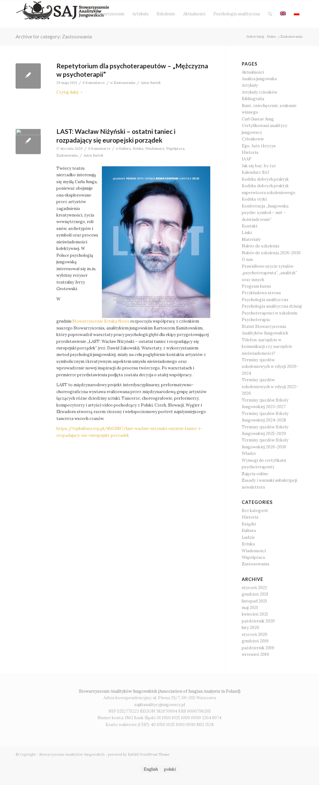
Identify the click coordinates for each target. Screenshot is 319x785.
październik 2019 (258, 648)
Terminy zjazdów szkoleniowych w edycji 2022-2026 (270, 386)
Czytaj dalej (67, 92)
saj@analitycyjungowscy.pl (159, 704)
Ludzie (248, 537)
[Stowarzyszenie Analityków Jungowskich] (62, 14)
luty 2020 (250, 627)
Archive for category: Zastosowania (54, 36)
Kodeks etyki (254, 199)
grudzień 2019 (255, 641)
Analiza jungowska (259, 78)
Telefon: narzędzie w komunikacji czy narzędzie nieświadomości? (267, 346)
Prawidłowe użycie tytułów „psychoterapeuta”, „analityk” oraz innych (269, 273)
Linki (247, 232)
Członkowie (253, 139)
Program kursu (256, 286)
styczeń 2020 (254, 634)
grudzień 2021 (255, 594)
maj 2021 (250, 607)
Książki (249, 524)
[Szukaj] (270, 14)
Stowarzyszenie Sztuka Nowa (100, 321)
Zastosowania (124, 82)
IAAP (246, 159)
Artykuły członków (259, 92)
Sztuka (138, 148)
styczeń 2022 (254, 587)
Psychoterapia (256, 319)
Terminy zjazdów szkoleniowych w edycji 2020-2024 (270, 366)
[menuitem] (106, 14)
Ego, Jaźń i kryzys (259, 146)
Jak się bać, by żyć (259, 165)
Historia (250, 152)
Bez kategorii (255, 510)
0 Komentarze (94, 82)
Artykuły (250, 85)
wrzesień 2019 (255, 654)
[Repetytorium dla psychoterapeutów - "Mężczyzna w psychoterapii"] (28, 76)
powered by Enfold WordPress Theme (138, 754)
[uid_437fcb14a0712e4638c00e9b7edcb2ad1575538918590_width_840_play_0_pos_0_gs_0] (28, 141)
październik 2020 (258, 621)
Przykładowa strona (261, 292)
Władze (249, 453)
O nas (247, 259)
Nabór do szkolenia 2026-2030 (271, 253)
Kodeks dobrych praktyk (265, 179)
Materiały (251, 239)
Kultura (125, 148)
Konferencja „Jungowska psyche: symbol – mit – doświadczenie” (265, 212)
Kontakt (250, 226)
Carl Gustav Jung (258, 119)
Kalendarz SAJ (255, 172)
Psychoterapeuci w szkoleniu (269, 313)
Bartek (155, 82)
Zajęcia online (255, 473)
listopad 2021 (254, 601)
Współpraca (175, 148)
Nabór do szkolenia (260, 246)
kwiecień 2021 (255, 614)
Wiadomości (154, 148)
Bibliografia (253, 98)
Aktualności (253, 72)
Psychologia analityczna (265, 299)
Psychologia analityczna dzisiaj (272, 306)
